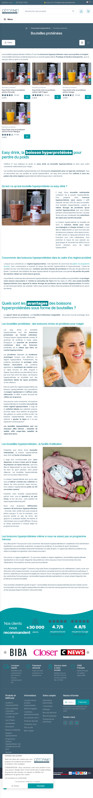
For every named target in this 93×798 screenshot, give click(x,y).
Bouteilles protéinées (9, 87)
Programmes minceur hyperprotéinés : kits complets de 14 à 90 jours (12, 744)
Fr (90, 2)
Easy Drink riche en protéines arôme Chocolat (13, 91)
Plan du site (28, 727)
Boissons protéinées (12, 730)
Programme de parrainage (48, 720)
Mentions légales (30, 709)
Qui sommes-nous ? (31, 718)
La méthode (9, 717)
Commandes (47, 706)
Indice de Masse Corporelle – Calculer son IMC (11, 711)
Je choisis (15, 786)
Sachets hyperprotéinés (11, 753)
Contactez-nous (30, 724)
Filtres (9, 42)
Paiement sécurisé (31, 721)
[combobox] (49, 11)
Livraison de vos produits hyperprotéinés (30, 702)
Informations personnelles (47, 701)
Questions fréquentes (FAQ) (11, 704)
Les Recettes (10, 723)
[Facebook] (65, 723)
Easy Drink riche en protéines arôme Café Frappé (43, 91)
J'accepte (41, 786)
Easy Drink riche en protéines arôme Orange (74, 91)
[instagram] (71, 723)
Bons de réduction (50, 713)
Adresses (46, 709)
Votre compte (49, 695)
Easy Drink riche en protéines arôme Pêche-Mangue (13, 131)
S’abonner (82, 702)
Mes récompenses (49, 716)
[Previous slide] (5, 652)
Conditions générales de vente (31, 713)
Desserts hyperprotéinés (11, 734)
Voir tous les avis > (57, 635)
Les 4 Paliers (10, 720)
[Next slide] (87, 652)
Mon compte (29, 731)
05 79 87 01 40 (21, 2)
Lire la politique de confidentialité (16, 778)
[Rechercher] (73, 11)
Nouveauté (9, 727)
